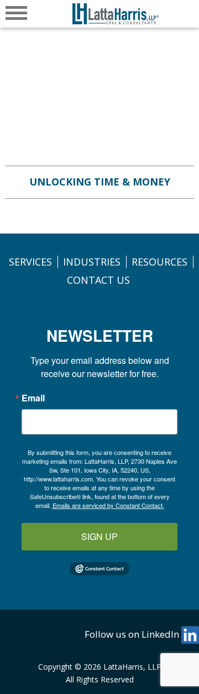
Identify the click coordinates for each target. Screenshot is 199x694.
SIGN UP (99, 536)
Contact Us (98, 280)
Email (33, 398)
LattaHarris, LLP (132, 666)
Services (30, 261)
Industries (92, 261)
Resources (159, 261)
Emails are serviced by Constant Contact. (108, 505)
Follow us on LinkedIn (133, 634)
